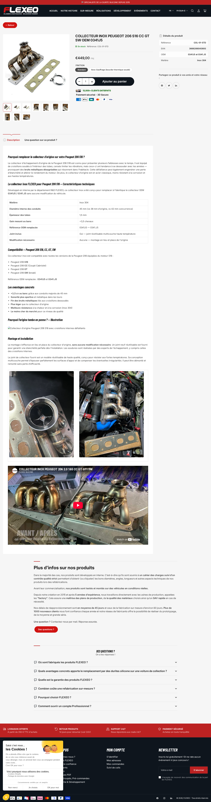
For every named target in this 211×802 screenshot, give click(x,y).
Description (13, 140)
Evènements (141, 10)
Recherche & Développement (70, 782)
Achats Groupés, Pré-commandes (72, 778)
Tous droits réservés (200, 798)
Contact (155, 10)
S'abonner (199, 770)
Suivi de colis (113, 767)
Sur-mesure (86, 10)
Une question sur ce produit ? (41, 140)
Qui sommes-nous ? (65, 756)
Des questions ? (46, 629)
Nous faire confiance (65, 764)
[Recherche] (192, 11)
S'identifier (112, 756)
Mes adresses (114, 760)
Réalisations (103, 10)
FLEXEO (186, 798)
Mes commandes (115, 764)
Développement (122, 10)
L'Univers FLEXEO (64, 760)
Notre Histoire (69, 10)
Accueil (53, 10)
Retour (11, 25)
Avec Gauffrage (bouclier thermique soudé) (110, 70)
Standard (82, 70)
